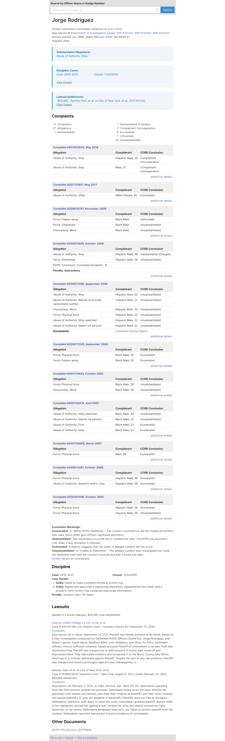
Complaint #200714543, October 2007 (78, 373)
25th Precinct (124, 33)
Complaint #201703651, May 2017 (75, 184)
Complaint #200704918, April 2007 (76, 403)
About (69, 737)
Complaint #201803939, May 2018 (75, 147)
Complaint (58, 630)
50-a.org (56, 737)
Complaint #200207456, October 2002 (78, 496)
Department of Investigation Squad (93, 33)
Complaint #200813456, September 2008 (80, 283)
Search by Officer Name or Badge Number (78, 3)
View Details (64, 82)
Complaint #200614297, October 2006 (78, 467)
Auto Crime (115, 29)
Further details (61, 558)
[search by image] (157, 10)
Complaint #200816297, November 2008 (79, 208)
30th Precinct (142, 33)
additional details (161, 176)
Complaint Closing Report (131, 331)
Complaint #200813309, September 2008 (80, 344)
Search (167, 10)
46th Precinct (161, 33)
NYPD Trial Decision (64, 729)
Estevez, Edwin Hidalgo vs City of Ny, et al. (79, 622)
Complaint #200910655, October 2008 (78, 243)
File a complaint (87, 737)
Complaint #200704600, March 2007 (77, 443)
